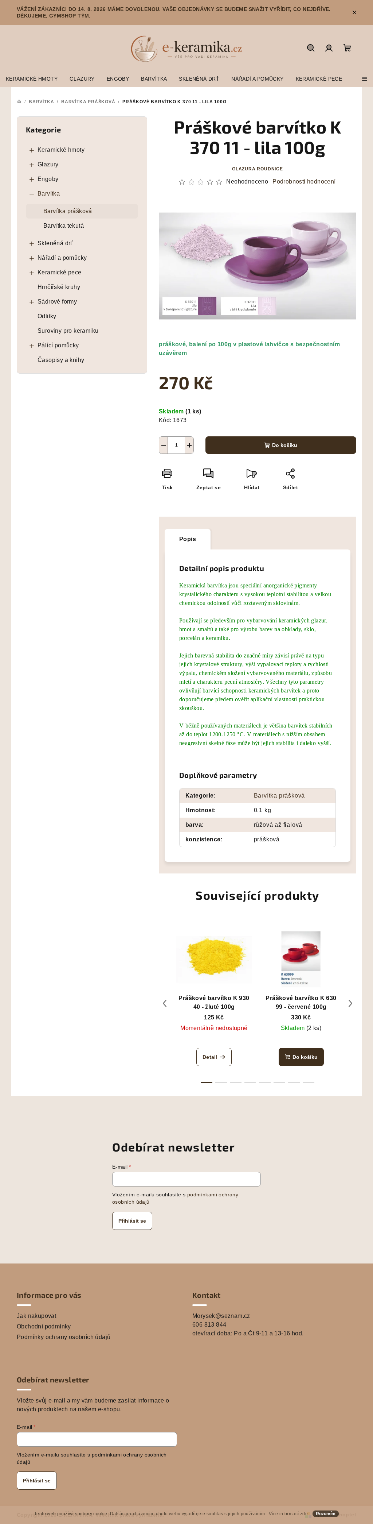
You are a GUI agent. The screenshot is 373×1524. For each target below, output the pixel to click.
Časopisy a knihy (61, 360)
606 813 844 (209, 1325)
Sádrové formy (57, 301)
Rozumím (325, 1513)
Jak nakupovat (36, 1316)
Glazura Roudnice (257, 168)
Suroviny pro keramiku (68, 331)
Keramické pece (60, 272)
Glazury (48, 164)
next (350, 1003)
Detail (210, 1057)
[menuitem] (31, 78)
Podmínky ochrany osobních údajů (63, 1337)
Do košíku (284, 445)
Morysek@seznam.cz (221, 1316)
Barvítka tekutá (63, 226)
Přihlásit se (132, 1221)
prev (164, 1003)
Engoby (48, 179)
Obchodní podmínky (44, 1326)
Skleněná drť (55, 243)
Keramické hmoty (61, 150)
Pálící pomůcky (58, 345)
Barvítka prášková (67, 211)
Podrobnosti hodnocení (303, 181)
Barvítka (49, 193)
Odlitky (47, 316)
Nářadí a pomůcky (62, 258)
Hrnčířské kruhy (59, 287)
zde (304, 1513)
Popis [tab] (187, 539)
